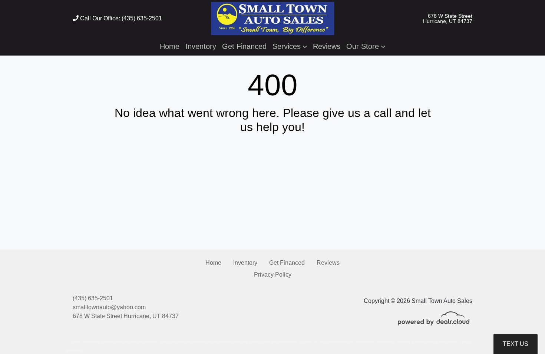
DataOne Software (190, 341)
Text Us (515, 344)
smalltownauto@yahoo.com (109, 307)
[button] (290, 46)
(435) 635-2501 (93, 298)
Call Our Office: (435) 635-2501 (120, 18)
